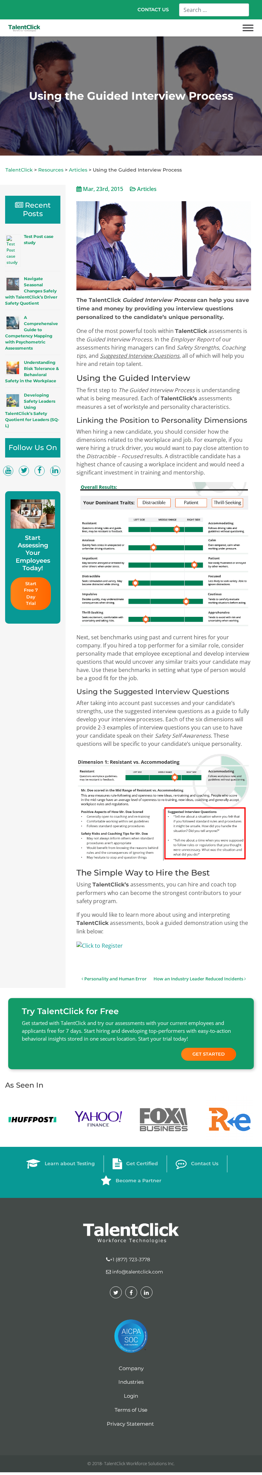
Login (131, 1396)
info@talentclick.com (137, 1272)
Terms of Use (131, 1410)
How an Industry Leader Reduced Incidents (199, 979)
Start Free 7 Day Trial (31, 593)
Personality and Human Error (115, 979)
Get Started (208, 1054)
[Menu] (248, 28)
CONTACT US (153, 9)
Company (131, 1368)
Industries (131, 1382)
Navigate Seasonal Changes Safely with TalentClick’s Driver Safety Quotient (31, 291)
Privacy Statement (130, 1424)
